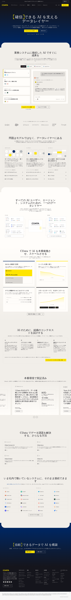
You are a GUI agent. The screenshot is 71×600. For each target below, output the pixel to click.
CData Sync (29, 572)
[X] (5, 582)
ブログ (53, 575)
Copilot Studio (38, 66)
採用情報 (45, 582)
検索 (58, 5)
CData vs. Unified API (39, 582)
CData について (46, 572)
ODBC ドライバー (22, 572)
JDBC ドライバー (21, 574)
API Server (20, 580)
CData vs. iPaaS (38, 581)
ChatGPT (30, 66)
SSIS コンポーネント (30, 575)
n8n (61, 580)
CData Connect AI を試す (30, 30)
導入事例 (53, 574)
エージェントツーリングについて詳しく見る (54, 360)
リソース (53, 577)
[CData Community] (11, 582)
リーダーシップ (46, 579)
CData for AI (45, 5)
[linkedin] (3, 582)
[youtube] (7, 582)
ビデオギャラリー (55, 582)
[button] (34, 417)
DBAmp (28, 577)
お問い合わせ (65, 5)
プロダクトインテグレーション (39, 575)
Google (62, 576)
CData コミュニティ (55, 572)
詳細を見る (65, 1)
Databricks (62, 575)
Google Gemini (46, 66)
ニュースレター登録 (55, 579)
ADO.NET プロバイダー (22, 576)
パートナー (37, 579)
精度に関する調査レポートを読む (34, 314)
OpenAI (62, 581)
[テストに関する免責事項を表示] (24, 267)
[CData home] (6, 5)
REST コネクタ (21, 581)
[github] (9, 582)
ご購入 (56, 5)
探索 (5, 450)
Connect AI (29, 574)
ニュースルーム (46, 575)
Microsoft (62, 578)
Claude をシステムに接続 (27, 107)
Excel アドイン (21, 583)
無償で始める (28, 551)
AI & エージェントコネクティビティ (39, 577)
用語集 (53, 580)
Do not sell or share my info (64, 596)
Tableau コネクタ (21, 586)
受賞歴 (45, 577)
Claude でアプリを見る (42, 107)
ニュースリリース (47, 574)
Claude (24, 66)
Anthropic (62, 573)
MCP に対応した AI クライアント (14, 484)
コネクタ (37, 572)
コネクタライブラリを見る (34, 514)
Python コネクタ (21, 578)
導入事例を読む (18, 411)
